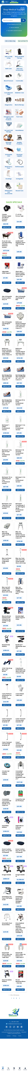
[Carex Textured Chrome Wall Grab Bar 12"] (7, 713)
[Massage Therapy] (8, 137)
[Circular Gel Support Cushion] (7, 765)
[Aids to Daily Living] (8, 51)
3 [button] (16, 998)
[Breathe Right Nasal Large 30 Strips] (21, 610)
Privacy (14, 1036)
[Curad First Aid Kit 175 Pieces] (21, 793)
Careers (9, 1036)
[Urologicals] (19, 174)
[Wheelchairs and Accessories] (8, 186)
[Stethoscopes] (19, 162)
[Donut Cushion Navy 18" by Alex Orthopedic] (21, 843)
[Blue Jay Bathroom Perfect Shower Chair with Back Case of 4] (21, 526)
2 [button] (13, 998)
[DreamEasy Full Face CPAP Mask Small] (7, 891)
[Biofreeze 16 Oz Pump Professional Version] (21, 394)
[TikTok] (14, 1026)
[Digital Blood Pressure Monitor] (21, 820)
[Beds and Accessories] (19, 64)
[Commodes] (19, 76)
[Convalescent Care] (8, 88)
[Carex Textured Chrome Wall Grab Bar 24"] (21, 713)
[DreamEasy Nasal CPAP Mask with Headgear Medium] (21, 891)
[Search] (23, 20)
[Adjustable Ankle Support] (7, 266)
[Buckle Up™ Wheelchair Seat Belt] (21, 639)
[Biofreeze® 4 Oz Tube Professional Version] (21, 471)
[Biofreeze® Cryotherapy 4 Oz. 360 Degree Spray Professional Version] (21, 498)
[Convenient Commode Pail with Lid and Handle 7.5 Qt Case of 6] (7, 793)
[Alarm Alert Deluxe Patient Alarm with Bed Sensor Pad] (21, 266)
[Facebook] (6, 1026)
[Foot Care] (19, 112)
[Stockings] (8, 174)
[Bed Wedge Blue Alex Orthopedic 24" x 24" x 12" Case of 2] (21, 369)
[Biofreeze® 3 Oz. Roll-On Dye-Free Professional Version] (7, 444)
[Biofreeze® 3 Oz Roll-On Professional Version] (21, 419)
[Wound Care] (19, 186)
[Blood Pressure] (8, 76)
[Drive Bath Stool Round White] (7, 917)
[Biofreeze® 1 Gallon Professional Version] (7, 419)
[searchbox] (11, 20)
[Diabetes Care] (19, 88)
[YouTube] (17, 1026)
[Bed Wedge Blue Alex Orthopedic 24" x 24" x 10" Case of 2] (7, 369)
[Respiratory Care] (8, 162)
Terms (19, 1036)
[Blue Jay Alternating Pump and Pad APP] (7, 526)
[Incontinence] (19, 125)
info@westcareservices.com (15, 1023)
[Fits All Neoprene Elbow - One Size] (21, 974)
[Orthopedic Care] (8, 149)
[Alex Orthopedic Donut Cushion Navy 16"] (7, 291)
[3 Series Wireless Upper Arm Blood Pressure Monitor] (7, 209)
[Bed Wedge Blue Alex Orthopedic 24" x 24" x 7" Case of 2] (7, 394)
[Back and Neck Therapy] (19, 51)
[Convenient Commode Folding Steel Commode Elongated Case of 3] (21, 765)
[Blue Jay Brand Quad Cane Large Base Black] (7, 552)
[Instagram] (10, 1026)
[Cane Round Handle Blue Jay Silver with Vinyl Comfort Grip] (21, 662)
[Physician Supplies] (19, 149)
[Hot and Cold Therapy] (8, 125)
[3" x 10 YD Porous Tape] (21, 209)
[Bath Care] (8, 64)
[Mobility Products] (19, 137)
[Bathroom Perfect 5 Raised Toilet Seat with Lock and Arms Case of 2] (21, 316)
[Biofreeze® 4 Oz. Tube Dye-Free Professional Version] (7, 498)
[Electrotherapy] (19, 100)
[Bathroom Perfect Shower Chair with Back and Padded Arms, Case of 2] (7, 343)
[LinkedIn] (21, 1026)
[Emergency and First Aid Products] (8, 112)
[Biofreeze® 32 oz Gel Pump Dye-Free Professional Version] (7, 471)
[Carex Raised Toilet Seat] (21, 688)
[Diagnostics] (8, 100)
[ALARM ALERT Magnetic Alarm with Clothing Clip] (21, 235)
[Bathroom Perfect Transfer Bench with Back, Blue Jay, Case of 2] (21, 343)
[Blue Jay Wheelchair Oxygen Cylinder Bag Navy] (21, 581)
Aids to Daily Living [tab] (10, 41)
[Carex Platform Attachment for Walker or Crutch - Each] (7, 688)
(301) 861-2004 (15, 1021)
